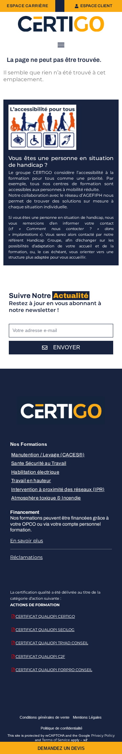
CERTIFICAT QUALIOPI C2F (40, 656)
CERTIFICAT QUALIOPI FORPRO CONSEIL (54, 669)
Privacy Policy (103, 735)
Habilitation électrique (35, 472)
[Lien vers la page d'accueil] (61, 24)
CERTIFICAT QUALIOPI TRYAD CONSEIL (52, 643)
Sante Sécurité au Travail (38, 463)
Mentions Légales (87, 717)
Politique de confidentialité (61, 728)
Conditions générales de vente (44, 717)
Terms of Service (56, 740)
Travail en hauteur (31, 480)
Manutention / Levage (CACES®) (48, 454)
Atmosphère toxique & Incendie (46, 498)
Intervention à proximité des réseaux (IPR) (58, 489)
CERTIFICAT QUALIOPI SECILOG (45, 629)
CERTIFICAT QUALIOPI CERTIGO (45, 616)
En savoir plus (26, 541)
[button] (61, 44)
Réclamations (26, 557)
